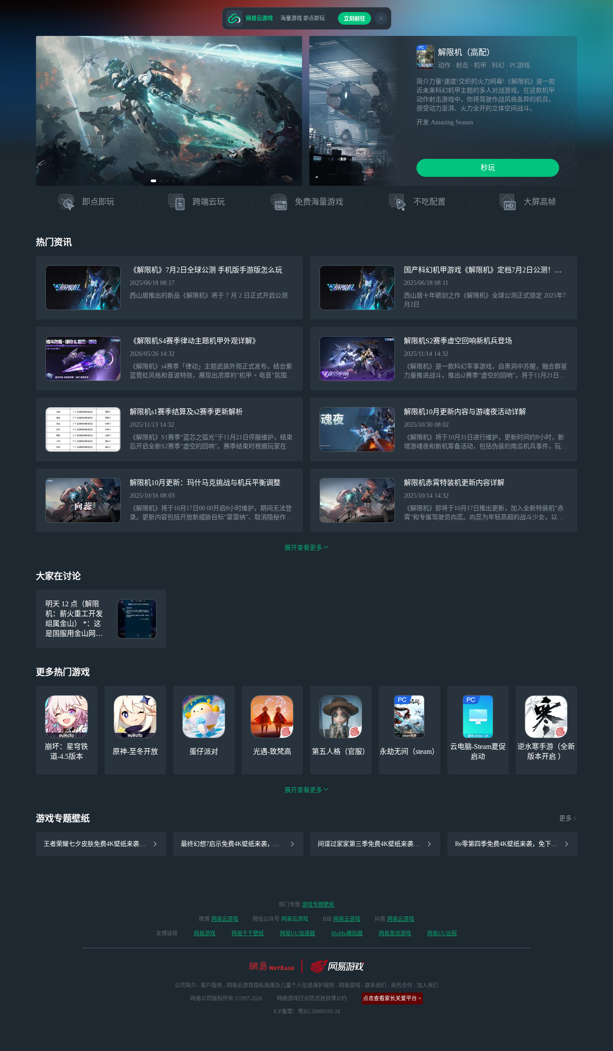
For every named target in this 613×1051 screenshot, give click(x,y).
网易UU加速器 (297, 933)
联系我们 (375, 985)
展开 (303, 547)
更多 (565, 818)
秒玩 (488, 167)
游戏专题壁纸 (318, 905)
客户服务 (211, 985)
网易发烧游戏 (395, 933)
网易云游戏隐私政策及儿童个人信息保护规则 (280, 985)
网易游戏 (204, 933)
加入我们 (427, 985)
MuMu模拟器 (347, 933)
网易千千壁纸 (248, 933)
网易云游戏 (224, 919)
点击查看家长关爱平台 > (392, 998)
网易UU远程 (442, 933)
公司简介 (185, 985)
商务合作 (401, 985)
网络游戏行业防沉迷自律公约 (312, 998)
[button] (153, 181)
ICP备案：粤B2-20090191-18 (306, 1011)
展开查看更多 (303, 790)
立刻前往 (354, 19)
